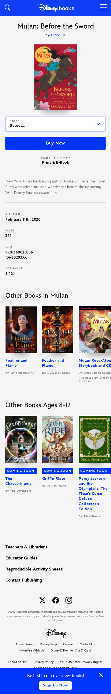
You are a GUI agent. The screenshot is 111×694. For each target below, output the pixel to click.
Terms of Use (17, 662)
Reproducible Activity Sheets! (34, 569)
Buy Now (55, 143)
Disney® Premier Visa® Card (70, 651)
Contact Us (87, 644)
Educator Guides (21, 558)
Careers (68, 644)
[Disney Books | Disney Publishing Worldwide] (55, 8)
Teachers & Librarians (26, 547)
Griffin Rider (53, 478)
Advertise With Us (31, 651)
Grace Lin (58, 35)
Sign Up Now (55, 685)
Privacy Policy (43, 662)
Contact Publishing (23, 580)
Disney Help (48, 644)
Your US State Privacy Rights (81, 662)
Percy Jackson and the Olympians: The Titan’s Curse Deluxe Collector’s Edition (93, 494)
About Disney (24, 644)
